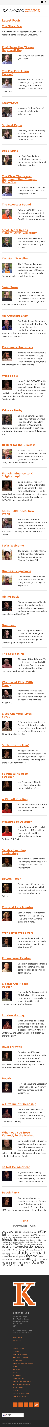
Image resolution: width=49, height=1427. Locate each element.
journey (25, 1242)
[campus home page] (45, 2)
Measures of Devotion (17, 821)
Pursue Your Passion (16, 958)
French (37, 1237)
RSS (25, 1221)
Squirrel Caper (12, 125)
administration (28, 1232)
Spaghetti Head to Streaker (15, 775)
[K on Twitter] (20, 1407)
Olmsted (39, 1244)
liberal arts (15, 1244)
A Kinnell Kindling (15, 799)
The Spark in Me (13, 653)
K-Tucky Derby (12, 410)
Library (15, 1366)
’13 (15, 1265)
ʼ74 (23, 1262)
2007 (12, 1231)
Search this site (18, 1348)
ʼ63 (7, 1263)
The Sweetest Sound (16, 204)
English (9, 1415)
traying (15, 1259)
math (28, 1244)
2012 (16, 1232)
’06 (10, 1265)
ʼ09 (41, 1259)
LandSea (5, 1244)
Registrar (16, 1369)
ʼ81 (29, 1263)
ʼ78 (27, 1263)
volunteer (32, 1259)
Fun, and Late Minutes (17, 907)
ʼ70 (16, 1263)
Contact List (17, 1338)
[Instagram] (26, 1407)
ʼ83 (38, 1263)
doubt (25, 1237)
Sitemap (16, 1351)
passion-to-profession (18, 1246)
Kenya (41, 1242)
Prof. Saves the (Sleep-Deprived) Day (18, 49)
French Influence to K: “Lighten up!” (17, 475)
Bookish (7, 1078)
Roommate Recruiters (17, 347)
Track (10, 1259)
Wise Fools (10, 375)
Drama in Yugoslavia (16, 571)
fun (19, 1240)
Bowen (34, 1234)
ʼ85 (41, 1262)
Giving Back (10, 596)
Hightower (33, 1240)
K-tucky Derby (33, 1242)
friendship (9, 1239)
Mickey (33, 1244)
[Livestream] (36, 1407)
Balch (14, 1235)
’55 (18, 1266)
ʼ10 (44, 1259)
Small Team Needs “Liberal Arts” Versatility (19, 231)
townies (5, 1259)
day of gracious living (15, 1237)
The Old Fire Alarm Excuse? (15, 73)
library (23, 1244)
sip (9, 1254)
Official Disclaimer (19, 1396)
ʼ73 (19, 1262)
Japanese (18, 1242)
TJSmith (40, 1256)
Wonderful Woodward (18, 932)
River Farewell (12, 1046)
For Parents (17, 1375)
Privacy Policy (18, 1387)
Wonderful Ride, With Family (17, 684)
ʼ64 (10, 1262)
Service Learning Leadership (14, 852)
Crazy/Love (10, 102)
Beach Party (10, 1192)
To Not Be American (16, 1167)
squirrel (13, 1254)
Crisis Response (18, 1378)
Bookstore (16, 1372)
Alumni (36, 1232)
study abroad (31, 1252)
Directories (17, 1341)
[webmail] (42, 2)
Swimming (14, 1256)
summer (5, 1256)
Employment (17, 1360)
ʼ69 (14, 1263)
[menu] (45, 10)
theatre (31, 1256)
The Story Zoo (12, 26)
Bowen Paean (11, 878)
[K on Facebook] (15, 1407)
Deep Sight (10, 150)
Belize (18, 1235)
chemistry (41, 1235)
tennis (23, 1256)
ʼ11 (46, 1259)
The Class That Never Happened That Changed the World (19, 179)
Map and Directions (20, 1354)
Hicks (27, 1240)
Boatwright (25, 1235)
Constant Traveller (15, 258)
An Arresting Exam (15, 315)
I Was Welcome (13, 545)
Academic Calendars (20, 1357)
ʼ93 (3, 1265)
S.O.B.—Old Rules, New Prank (18, 512)
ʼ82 (33, 1262)
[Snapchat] (31, 1407)
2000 (5, 1231)
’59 (21, 1265)
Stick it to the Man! (15, 745)
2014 (20, 1232)
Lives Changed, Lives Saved (17, 715)
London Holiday (13, 1015)
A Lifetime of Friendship (19, 1104)
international (10, 1242)
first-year (31, 1237)
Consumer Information (21, 1393)
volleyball (21, 1259)
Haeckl (22, 1240)
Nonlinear (9, 625)
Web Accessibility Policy (21, 1384)
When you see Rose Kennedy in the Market (18, 1134)
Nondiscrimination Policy (22, 1381)
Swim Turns (10, 287)
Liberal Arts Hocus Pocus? (15, 985)
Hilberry (40, 1240)
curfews (5, 1237)
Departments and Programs (23, 1363)
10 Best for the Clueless (18, 445)
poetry (13, 1250)
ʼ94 (7, 1266)
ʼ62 (3, 1262)
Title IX (15, 1390)
